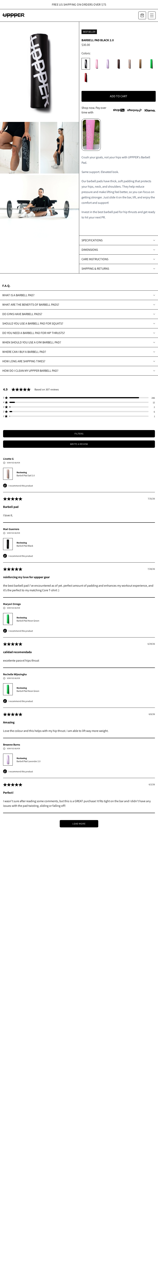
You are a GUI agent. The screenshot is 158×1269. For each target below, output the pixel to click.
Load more (79, 823)
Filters (79, 433)
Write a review (79, 444)
